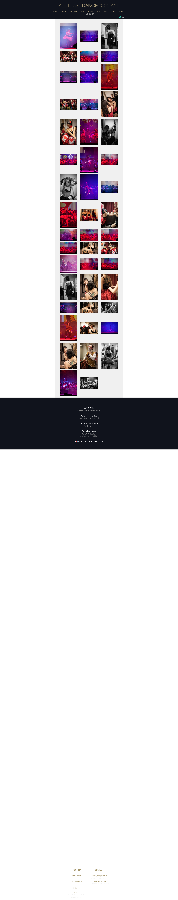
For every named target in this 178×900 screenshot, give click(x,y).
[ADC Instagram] (87, 14)
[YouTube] (93, 14)
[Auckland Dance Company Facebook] (90, 14)
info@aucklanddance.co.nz (99, 878)
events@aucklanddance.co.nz (99, 883)
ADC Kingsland (76, 875)
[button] (106, 11)
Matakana (76, 888)
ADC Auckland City (76, 881)
